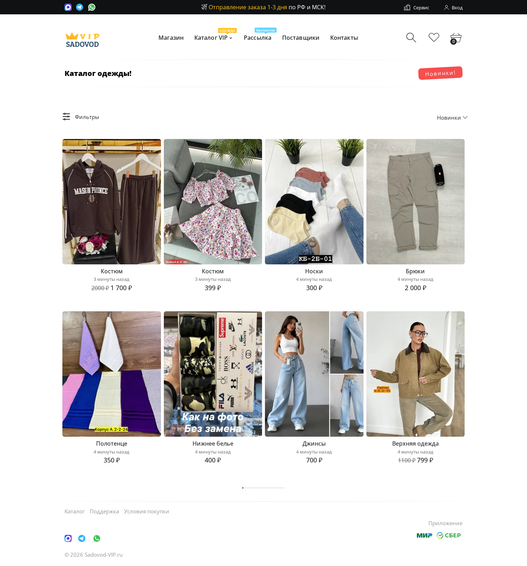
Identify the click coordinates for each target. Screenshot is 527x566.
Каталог (75, 511)
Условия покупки (146, 511)
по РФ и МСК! (267, 7)
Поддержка (104, 511)
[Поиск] (412, 38)
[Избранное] (434, 38)
